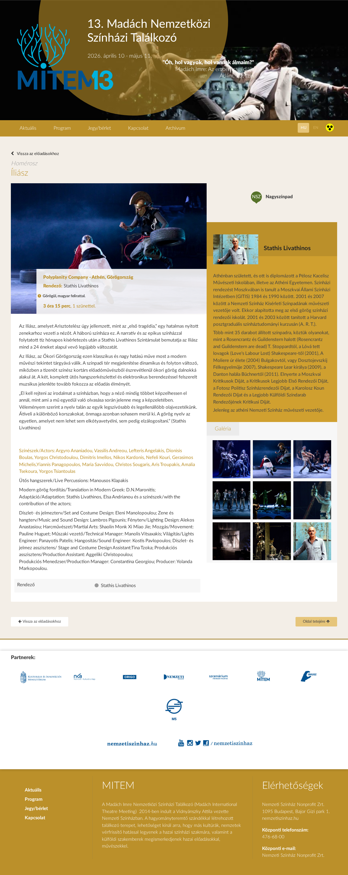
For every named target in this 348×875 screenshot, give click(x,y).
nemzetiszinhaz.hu (280, 818)
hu (303, 128)
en (315, 128)
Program (62, 128)
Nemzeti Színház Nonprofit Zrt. (293, 855)
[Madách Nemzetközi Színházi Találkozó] (64, 90)
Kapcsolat (138, 128)
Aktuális (28, 128)
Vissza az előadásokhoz (37, 154)
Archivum (175, 128)
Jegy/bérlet (99, 128)
